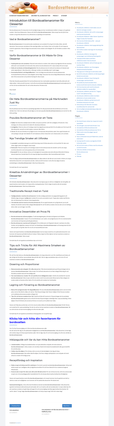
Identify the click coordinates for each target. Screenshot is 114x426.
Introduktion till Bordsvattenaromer (87, 127)
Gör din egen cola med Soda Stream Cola (88, 125)
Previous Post (16, 405)
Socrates (18, 423)
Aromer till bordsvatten (40, 15)
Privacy (55, 15)
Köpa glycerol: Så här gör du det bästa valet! (89, 71)
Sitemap (64, 15)
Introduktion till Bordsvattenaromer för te (89, 130)
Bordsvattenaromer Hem (19, 15)
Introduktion (14, 410)
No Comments (13, 412)
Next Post (66, 405)
